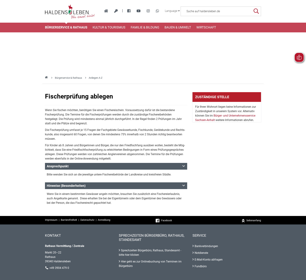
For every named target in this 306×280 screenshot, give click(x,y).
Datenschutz (87, 219)
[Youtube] (138, 11)
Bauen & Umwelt (178, 27)
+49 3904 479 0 (59, 268)
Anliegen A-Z (95, 77)
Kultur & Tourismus (109, 27)
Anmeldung (104, 219)
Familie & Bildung (145, 27)
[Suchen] (256, 11)
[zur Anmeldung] (116, 11)
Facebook (166, 220)
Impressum (51, 219)
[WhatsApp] (157, 11)
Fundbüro (201, 266)
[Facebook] (129, 11)
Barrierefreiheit (69, 219)
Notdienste (201, 253)
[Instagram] (148, 11)
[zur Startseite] (106, 11)
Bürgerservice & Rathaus (66, 27)
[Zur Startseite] (70, 11)
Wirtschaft (206, 27)
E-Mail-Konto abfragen (209, 259)
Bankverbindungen (206, 246)
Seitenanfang (253, 220)
